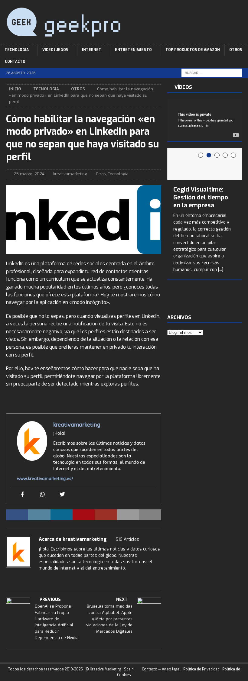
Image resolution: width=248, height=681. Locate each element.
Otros (235, 49)
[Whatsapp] (42, 495)
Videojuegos (55, 49)
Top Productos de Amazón (192, 49)
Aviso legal (171, 669)
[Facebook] (22, 495)
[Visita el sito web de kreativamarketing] (8, 578)
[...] (220, 270)
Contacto (15, 61)
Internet (91, 49)
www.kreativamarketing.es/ (45, 478)
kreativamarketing (70, 173)
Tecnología (17, 49)
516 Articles (127, 539)
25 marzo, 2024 (29, 173)
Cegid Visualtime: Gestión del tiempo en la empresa (200, 197)
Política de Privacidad (201, 669)
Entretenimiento (133, 49)
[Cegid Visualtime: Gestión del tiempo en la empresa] (204, 164)
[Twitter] (62, 495)
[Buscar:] (211, 73)
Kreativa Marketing (105, 669)
